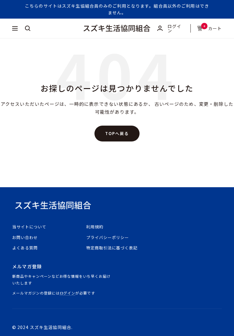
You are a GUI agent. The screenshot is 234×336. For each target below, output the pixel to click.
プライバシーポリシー (107, 237)
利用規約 (94, 227)
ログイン (68, 292)
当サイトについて (29, 227)
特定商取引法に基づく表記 (111, 248)
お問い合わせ (25, 237)
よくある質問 (25, 248)
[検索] (27, 28)
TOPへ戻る (117, 133)
